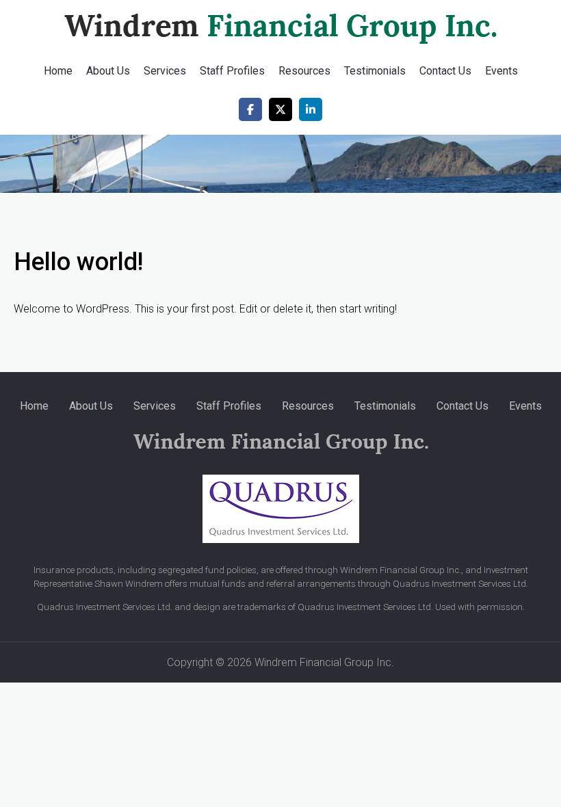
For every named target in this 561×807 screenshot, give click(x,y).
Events (501, 70)
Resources (304, 70)
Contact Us (445, 70)
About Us (108, 70)
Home (58, 70)
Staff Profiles (232, 70)
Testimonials (375, 70)
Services (165, 70)
